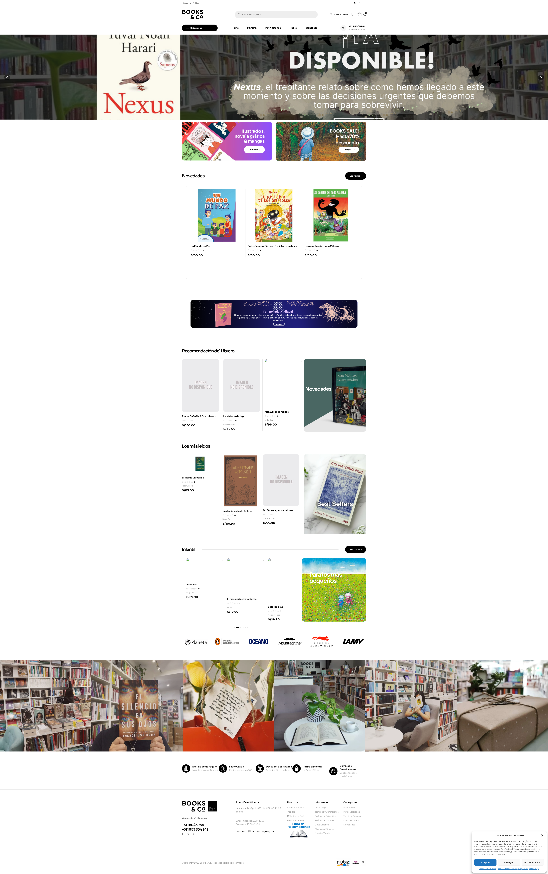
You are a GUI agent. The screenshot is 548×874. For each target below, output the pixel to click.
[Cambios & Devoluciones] (333, 771)
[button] (542, 835)
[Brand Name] (195, 641)
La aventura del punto (236, 605)
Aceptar (485, 862)
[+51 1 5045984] (343, 28)
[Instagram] (364, 3)
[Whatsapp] (359, 3)
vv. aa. (226, 422)
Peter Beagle (187, 486)
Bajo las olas (189, 606)
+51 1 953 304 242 (195, 829)
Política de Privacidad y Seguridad (513, 869)
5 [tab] (244, 627)
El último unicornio (193, 477)
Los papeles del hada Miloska (208, 246)
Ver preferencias (533, 862)
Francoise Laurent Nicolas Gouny (278, 615)
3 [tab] (238, 627)
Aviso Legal (534, 869)
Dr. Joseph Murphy (273, 425)
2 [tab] (236, 627)
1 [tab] (234, 627)
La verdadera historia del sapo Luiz (268, 246)
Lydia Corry (187, 420)
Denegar (509, 862)
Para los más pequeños (325, 578)
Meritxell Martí (188, 615)
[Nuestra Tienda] (331, 14)
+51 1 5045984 (356, 26)
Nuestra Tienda (341, 14)
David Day (226, 519)
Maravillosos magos (194, 411)
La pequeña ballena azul (319, 246)
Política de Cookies (487, 869)
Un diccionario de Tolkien (237, 511)
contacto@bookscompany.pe (255, 831)
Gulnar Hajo (228, 613)
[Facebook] (354, 3)
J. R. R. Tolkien (269, 518)
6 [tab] (247, 627)
